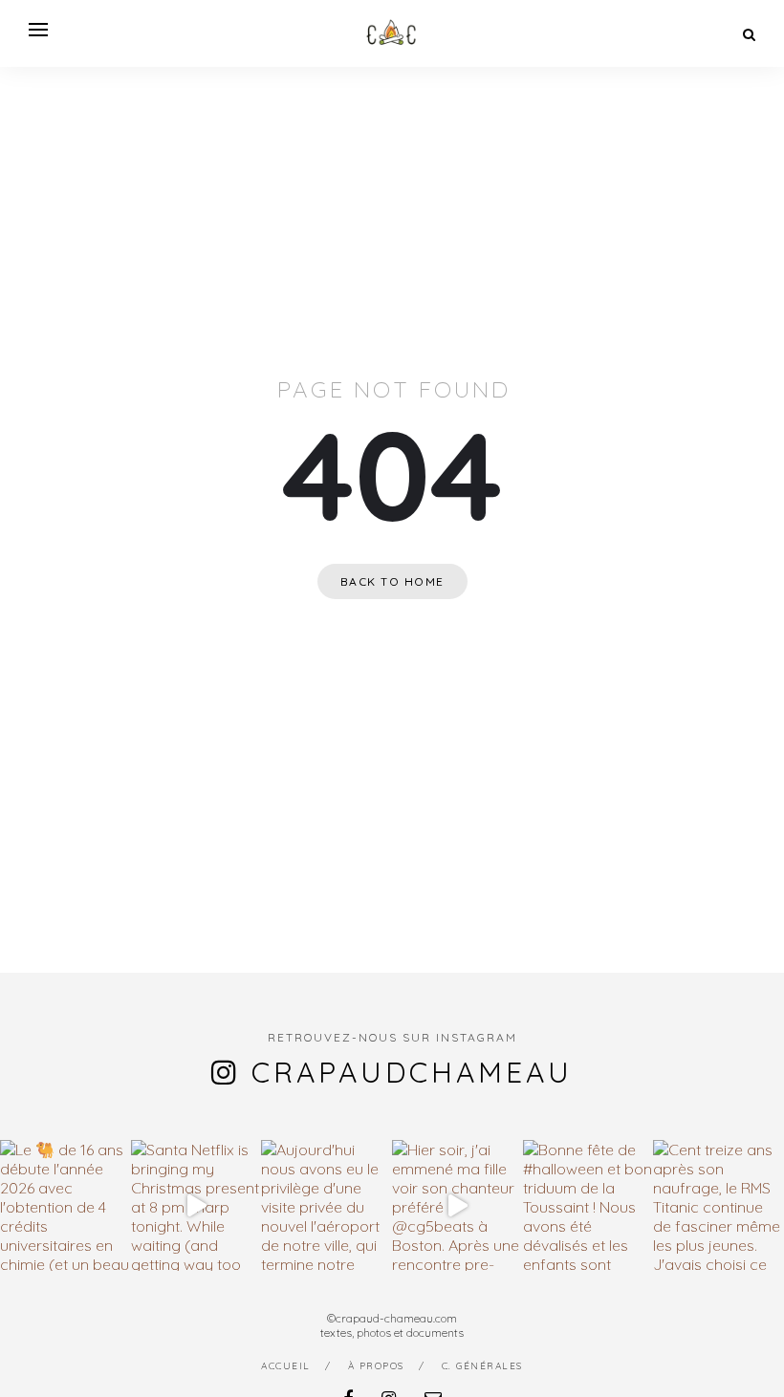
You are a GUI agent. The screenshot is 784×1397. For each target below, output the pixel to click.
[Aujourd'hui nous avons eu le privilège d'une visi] (326, 1205)
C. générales (482, 1366)
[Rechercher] (749, 34)
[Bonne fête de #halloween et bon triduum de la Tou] (588, 1205)
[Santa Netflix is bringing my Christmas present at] (196, 1205)
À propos (376, 1366)
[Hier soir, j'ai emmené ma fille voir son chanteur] (457, 1205)
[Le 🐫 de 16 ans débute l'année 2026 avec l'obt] (65, 1205)
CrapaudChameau (412, 1072)
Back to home (392, 581)
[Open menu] (38, 29)
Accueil (286, 1366)
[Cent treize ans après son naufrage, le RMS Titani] (718, 1205)
